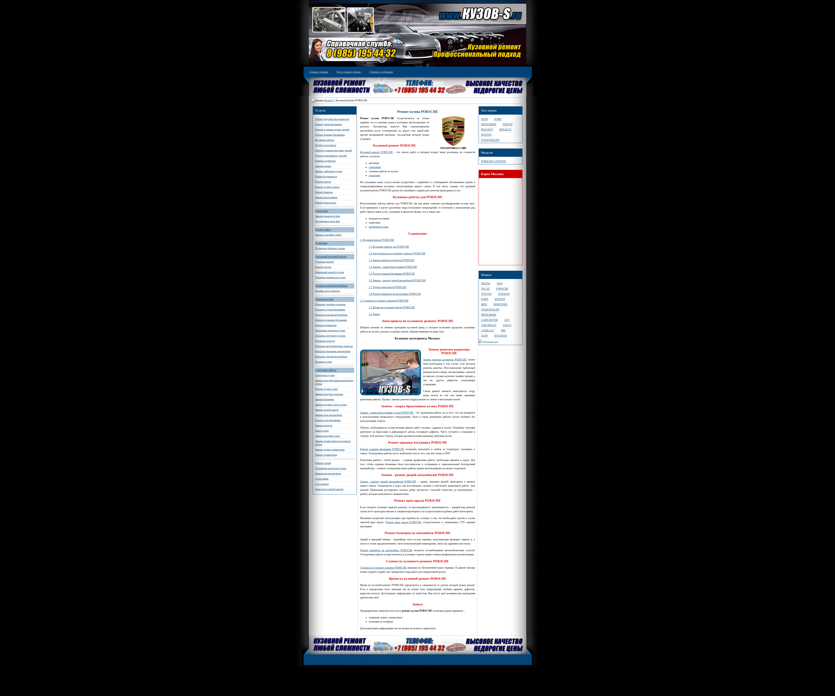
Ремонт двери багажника (328, 124)
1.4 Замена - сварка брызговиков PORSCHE (393, 267)
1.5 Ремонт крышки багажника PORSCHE (392, 273)
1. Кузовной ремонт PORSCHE (377, 240)
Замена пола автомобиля (328, 415)
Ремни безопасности (326, 176)
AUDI (484, 119)
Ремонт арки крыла (325, 202)
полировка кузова (378, 226)
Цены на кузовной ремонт (329, 489)
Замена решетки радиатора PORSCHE (445, 359)
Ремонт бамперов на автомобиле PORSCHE (386, 550)
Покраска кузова (324, 299)
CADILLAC (487, 330)
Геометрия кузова (325, 375)
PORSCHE (502, 288)
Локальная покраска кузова (330, 330)
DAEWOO (504, 293)
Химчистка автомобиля (328, 473)
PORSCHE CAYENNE (493, 161)
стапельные (375, 167)
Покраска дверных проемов (330, 304)
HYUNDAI (500, 335)
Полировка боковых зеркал (330, 248)
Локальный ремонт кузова (329, 272)
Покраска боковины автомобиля (333, 351)
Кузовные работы (324, 140)
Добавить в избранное (381, 71)
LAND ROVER (489, 320)
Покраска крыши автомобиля (331, 314)
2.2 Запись (374, 314)
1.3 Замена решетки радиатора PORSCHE (391, 260)
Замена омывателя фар (327, 216)
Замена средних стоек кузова (331, 404)
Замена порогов (323, 425)
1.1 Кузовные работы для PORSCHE (389, 246)
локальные (374, 175)
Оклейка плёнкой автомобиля (331, 285)
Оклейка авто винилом (327, 290)
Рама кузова (322, 430)
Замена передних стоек (327, 435)
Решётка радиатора (325, 160)
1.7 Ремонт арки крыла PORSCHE (387, 287)
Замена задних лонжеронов (330, 449)
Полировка (321, 243)
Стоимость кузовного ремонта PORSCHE (383, 567)
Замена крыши (323, 166)
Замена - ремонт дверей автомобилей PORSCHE (388, 481)
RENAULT (505, 129)
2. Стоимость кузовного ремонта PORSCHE (384, 300)
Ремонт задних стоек (326, 389)
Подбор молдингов (325, 145)
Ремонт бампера (324, 192)
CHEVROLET (488, 325)
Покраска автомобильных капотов (334, 346)
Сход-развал (322, 484)
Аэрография (322, 478)
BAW (500, 283)
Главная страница (318, 71)
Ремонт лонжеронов (326, 454)
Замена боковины (324, 399)
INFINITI (500, 299)
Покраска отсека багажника (330, 309)
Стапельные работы (325, 370)
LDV (507, 320)
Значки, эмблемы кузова (328, 171)
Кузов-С (329, 100)
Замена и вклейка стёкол (328, 234)
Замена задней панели (327, 409)
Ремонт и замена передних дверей (333, 150)
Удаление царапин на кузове (330, 277)
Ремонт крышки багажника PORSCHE (382, 449)
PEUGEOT (487, 129)
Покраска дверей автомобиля (331, 356)
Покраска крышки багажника (331, 320)
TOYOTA (486, 134)
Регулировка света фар (327, 221)
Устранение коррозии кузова (330, 468)
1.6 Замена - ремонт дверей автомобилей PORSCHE (397, 280)
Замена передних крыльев (329, 394)
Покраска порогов (325, 340)
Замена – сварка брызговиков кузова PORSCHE (387, 412)
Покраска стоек (323, 361)
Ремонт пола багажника (328, 420)
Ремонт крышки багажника (330, 134)
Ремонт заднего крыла (327, 187)
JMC (503, 330)
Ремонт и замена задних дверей (332, 129)
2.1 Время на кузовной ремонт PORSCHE (392, 307)
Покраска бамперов (326, 325)
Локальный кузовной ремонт (331, 256)
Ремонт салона (323, 463)
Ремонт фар (321, 210)
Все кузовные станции (349, 71)
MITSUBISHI (488, 124)
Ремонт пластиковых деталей (331, 155)
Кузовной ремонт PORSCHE (376, 152)
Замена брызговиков (326, 197)
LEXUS (507, 325)
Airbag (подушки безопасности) (332, 119)
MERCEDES (501, 304)
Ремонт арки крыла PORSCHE (403, 522)
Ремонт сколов (323, 267)
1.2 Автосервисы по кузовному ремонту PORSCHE (397, 253)
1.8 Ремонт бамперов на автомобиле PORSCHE (395, 293)
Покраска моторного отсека (330, 335)
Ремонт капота (323, 181)
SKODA (485, 283)
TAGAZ (485, 288)
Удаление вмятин (324, 261)
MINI (484, 304)
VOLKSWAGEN (490, 140)
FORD (497, 119)
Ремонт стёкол (323, 229)
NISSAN (508, 124)
